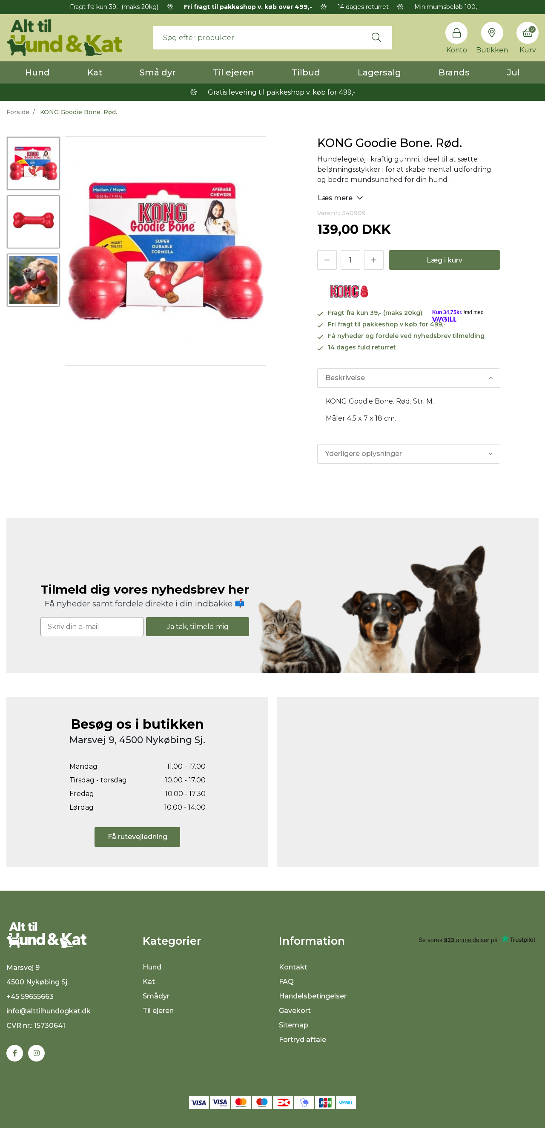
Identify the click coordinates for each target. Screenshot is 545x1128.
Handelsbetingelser (313, 996)
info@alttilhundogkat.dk (48, 1011)
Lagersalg (379, 72)
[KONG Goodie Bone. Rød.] (33, 163)
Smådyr (156, 996)
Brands (454, 72)
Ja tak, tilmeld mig (198, 627)
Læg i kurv (444, 260)
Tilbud (306, 72)
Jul (513, 72)
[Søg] (376, 37)
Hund (37, 72)
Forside (17, 112)
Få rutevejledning (137, 837)
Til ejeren (233, 72)
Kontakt (293, 967)
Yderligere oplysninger (363, 454)
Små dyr (157, 72)
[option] (33, 163)
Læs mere (336, 198)
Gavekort (295, 1011)
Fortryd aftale (302, 1040)
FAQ (286, 982)
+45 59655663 (30, 996)
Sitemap (293, 1025)
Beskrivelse (345, 378)
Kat (94, 72)
